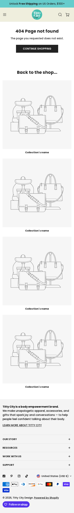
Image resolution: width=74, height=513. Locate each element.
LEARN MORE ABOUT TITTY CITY (22, 425)
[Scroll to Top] (67, 494)
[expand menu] (5, 15)
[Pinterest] (11, 476)
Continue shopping (37, 48)
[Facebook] (4, 476)
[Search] (60, 14)
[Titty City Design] (37, 14)
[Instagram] (19, 476)
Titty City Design (23, 497)
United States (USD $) (54, 476)
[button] (67, 14)
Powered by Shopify (46, 497)
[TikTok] (26, 476)
